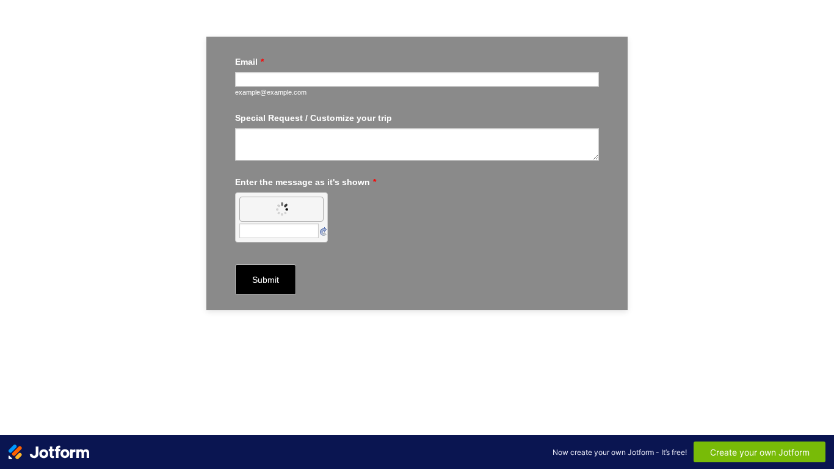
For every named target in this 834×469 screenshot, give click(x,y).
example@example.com (270, 92)
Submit (265, 280)
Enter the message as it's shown (305, 182)
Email (249, 62)
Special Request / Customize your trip (313, 118)
